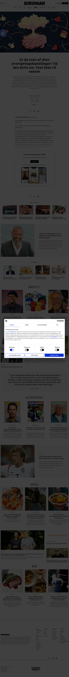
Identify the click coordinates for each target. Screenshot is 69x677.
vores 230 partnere (12, 331)
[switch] (27, 350)
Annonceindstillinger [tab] (42, 324)
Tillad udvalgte (34, 355)
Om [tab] (57, 324)
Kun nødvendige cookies (15, 355)
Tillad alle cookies (54, 355)
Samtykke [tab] (11, 324)
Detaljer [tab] (27, 324)
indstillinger (54, 336)
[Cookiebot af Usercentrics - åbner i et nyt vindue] (58, 321)
